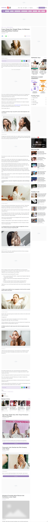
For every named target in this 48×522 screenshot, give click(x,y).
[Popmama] (6, 8)
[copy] (29, 61)
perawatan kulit (17, 105)
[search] (37, 7)
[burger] (45, 7)
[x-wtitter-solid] (26, 61)
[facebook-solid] (24, 61)
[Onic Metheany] (3, 396)
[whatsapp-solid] (22, 61)
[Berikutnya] (30, 404)
